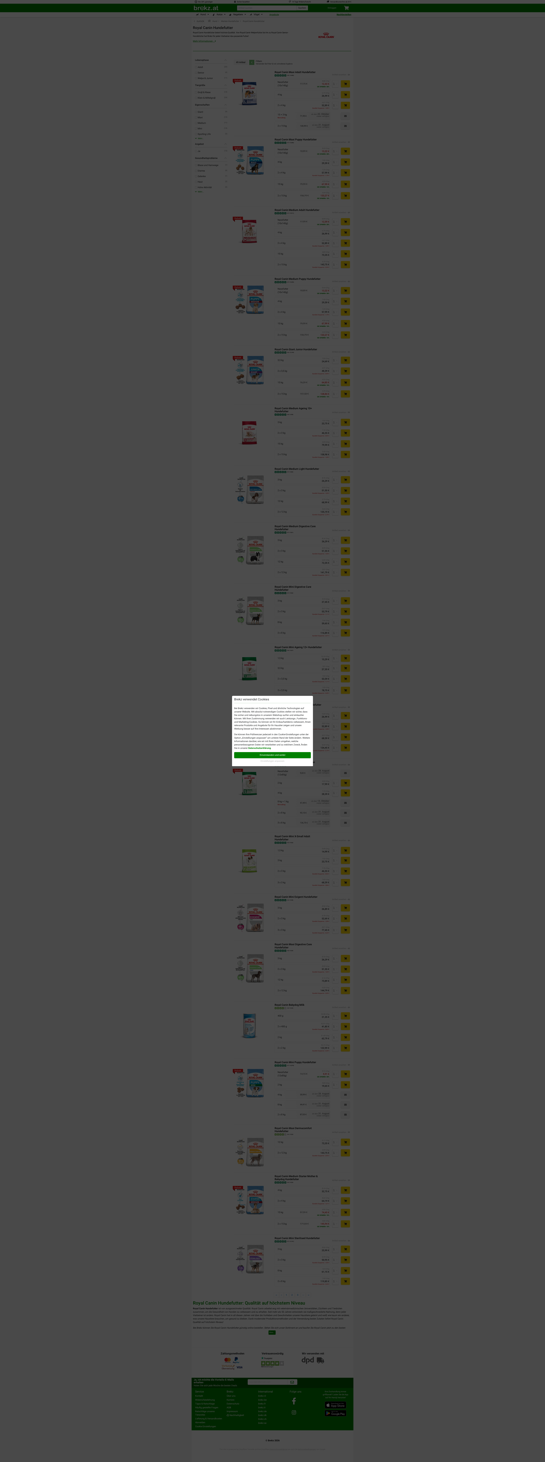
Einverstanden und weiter (272, 755)
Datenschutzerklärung (259, 748)
